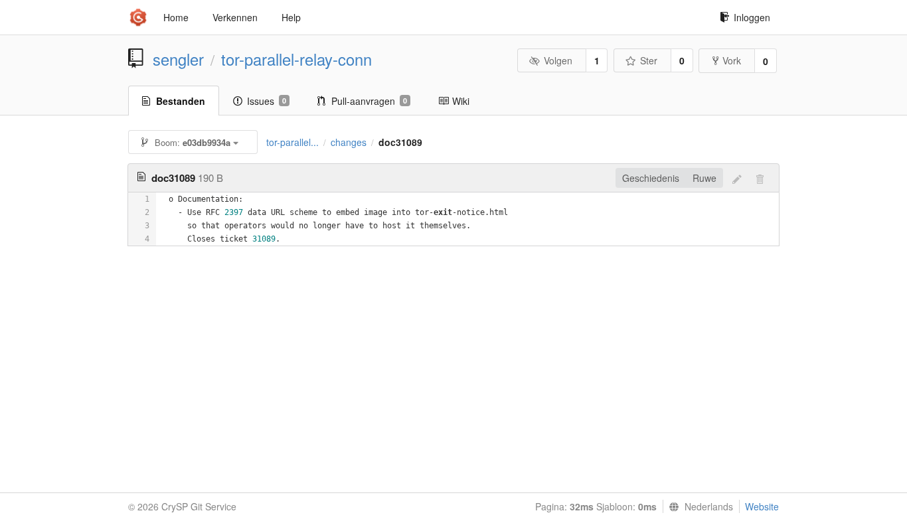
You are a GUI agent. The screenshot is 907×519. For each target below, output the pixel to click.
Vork (731, 60)
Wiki (460, 101)
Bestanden (180, 101)
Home (176, 17)
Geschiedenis (650, 178)
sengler (178, 59)
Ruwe (704, 178)
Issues (266, 101)
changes (349, 142)
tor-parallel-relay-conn (296, 59)
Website (762, 506)
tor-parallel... (292, 142)
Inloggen (752, 17)
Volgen (558, 60)
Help (291, 17)
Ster (648, 60)
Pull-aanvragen (369, 101)
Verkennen (235, 17)
